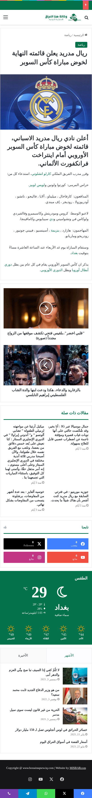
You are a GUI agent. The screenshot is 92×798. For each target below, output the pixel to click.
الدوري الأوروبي (52, 270)
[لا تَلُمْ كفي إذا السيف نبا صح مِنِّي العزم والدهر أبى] (75, 676)
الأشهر (69, 655)
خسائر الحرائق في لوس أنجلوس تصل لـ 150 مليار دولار (51, 730)
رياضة (67, 35)
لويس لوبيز (37, 185)
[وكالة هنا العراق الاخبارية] (63, 17)
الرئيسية (79, 35)
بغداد (74, 253)
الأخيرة (23, 655)
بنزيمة (55, 230)
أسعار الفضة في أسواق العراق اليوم (63, 742)
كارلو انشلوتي (41, 174)
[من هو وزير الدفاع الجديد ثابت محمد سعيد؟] (75, 696)
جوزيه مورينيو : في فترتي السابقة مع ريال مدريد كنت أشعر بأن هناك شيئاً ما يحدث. (69, 496)
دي (51, 219)
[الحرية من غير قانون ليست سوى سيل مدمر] (75, 716)
